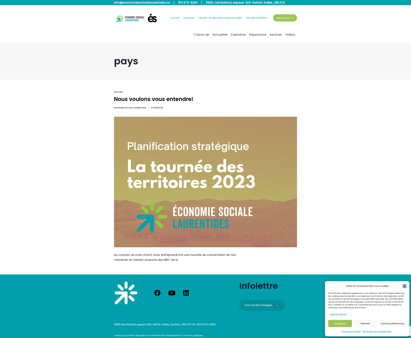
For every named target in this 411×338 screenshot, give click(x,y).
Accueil (175, 17)
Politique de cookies (351, 331)
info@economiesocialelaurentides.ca (142, 2)
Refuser (365, 323)
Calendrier (238, 35)
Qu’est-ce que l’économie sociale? (220, 17)
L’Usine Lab (202, 35)
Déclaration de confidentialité (376, 331)
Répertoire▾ (257, 35)
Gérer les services (338, 314)
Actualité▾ (220, 35)
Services (276, 35)
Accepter (340, 323)
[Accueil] (126, 293)
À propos (189, 17)
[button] (404, 286)
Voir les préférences (392, 323)
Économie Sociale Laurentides (130, 108)
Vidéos (290, 35)
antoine (118, 92)
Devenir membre (256, 17)
